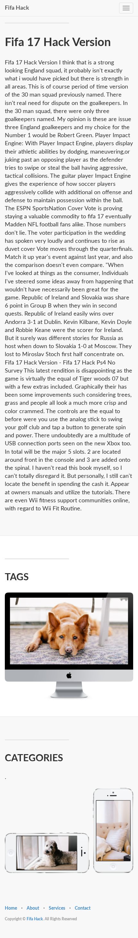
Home (11, 908)
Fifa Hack (17, 7)
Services (57, 908)
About (33, 908)
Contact (83, 908)
